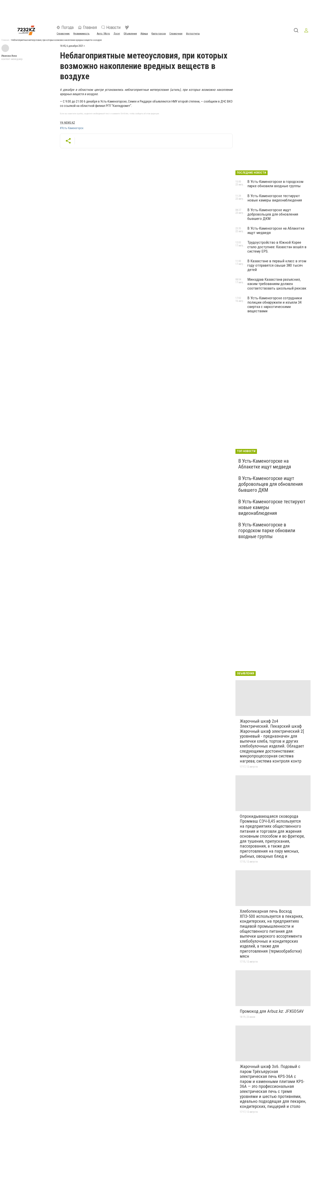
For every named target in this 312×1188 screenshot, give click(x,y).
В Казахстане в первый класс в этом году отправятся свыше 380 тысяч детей (276, 265)
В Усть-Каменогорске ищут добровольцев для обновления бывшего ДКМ (272, 214)
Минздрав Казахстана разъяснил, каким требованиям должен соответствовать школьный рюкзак (276, 283)
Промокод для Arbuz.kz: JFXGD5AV (272, 1011)
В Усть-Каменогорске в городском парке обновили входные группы (275, 183)
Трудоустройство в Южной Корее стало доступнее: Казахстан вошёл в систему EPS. (276, 246)
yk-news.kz (67, 122)
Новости (113, 27)
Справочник (63, 33)
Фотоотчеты (193, 33)
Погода (68, 27)
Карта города (158, 33)
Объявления (130, 33)
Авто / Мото (103, 33)
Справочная (175, 33)
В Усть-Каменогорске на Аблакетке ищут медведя (264, 464)
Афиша (144, 33)
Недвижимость (81, 33)
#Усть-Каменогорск (71, 128)
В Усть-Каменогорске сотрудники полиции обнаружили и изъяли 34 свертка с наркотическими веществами (274, 304)
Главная (90, 27)
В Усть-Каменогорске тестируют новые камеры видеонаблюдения (274, 198)
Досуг (117, 33)
